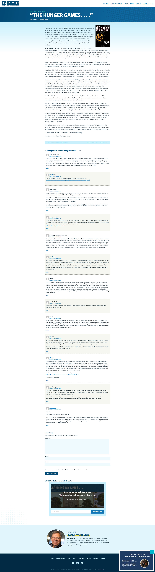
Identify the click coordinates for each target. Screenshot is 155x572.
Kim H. (51, 257)
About (89, 559)
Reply (47, 168)
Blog (126, 3)
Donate (145, 3)
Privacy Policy (101, 569)
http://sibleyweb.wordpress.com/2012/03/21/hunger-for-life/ (62, 375)
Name (47, 456)
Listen (105, 3)
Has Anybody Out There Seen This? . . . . (58, 143)
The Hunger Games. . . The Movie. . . (97, 143)
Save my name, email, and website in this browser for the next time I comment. (66, 470)
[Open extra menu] (152, 3)
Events (138, 3)
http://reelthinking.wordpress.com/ (55, 226)
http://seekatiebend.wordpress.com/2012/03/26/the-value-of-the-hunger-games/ (68, 180)
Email (47, 462)
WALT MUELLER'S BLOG (37, 11)
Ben (50, 336)
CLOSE (152, 552)
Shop (132, 3)
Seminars (81, 559)
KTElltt (51, 174)
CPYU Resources (116, 3)
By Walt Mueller (43, 19)
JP (50, 358)
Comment (48, 438)
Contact (95, 559)
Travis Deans (52, 408)
